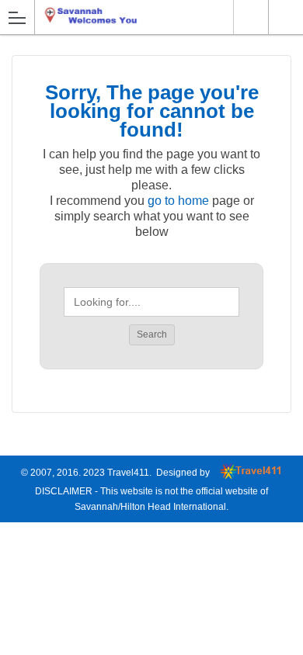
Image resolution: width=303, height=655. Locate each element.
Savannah (250, 17)
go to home (178, 200)
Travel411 (128, 472)
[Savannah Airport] (107, 16)
